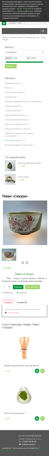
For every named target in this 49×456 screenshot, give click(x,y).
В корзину (18, 287)
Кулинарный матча (12, 106)
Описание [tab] (8, 303)
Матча (7, 88)
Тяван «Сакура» (13, 313)
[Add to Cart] (37, 371)
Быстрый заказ (32, 287)
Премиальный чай (12, 83)
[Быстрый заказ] (42, 371)
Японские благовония (14, 92)
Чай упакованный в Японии (16, 120)
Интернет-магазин (16, 37)
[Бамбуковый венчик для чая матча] (24, 347)
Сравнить (23, 293)
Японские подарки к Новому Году (19, 145)
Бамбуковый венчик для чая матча (21, 365)
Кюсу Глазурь (23, 177)
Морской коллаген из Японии (17, 129)
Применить (10, 66)
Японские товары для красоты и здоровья (23, 101)
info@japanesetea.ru (28, 444)
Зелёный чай (10, 97)
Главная (5, 37)
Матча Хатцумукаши (14, 413)
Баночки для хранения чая (16, 124)
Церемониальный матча (15, 115)
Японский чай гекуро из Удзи (29, 163)
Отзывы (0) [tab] (22, 302)
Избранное (8, 293)
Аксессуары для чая (32, 37)
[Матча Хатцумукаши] (24, 394)
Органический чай (12, 111)
